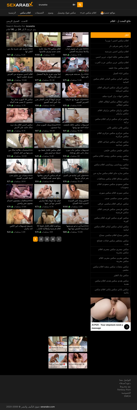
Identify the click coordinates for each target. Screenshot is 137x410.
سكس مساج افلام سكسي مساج (114, 235)
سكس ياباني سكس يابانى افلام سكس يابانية (112, 291)
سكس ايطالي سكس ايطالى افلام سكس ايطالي (114, 103)
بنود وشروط (125, 386)
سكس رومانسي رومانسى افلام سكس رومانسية (111, 166)
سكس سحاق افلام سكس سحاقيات (113, 178)
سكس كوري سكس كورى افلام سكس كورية (111, 219)
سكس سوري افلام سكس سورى (114, 192)
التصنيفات (39, 12)
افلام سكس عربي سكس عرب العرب (112, 62)
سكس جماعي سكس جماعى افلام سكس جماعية (113, 143)
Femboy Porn (124, 389)
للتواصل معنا (125, 380)
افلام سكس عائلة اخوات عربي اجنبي (112, 57)
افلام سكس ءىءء (88, 12)
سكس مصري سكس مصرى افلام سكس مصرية (113, 251)
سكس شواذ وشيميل (67, 12)
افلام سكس (25, 12)
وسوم (50, 12)
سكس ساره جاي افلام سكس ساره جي (111, 173)
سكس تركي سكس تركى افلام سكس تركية (112, 120)
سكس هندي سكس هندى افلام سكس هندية (112, 282)
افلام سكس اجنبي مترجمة (117, 51)
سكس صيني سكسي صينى (116, 198)
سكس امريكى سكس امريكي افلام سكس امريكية (113, 89)
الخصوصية (126, 392)
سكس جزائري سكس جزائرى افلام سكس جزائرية (113, 135)
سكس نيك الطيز (121, 275)
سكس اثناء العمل (121, 73)
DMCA (127, 396)
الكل (127, 35)
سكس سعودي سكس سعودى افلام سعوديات (113, 186)
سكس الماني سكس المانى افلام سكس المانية (111, 80)
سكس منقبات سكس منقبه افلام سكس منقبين (111, 268)
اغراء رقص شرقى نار (119, 46)
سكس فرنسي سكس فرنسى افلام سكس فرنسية (113, 211)
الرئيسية (12, 12)
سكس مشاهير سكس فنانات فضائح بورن (113, 242)
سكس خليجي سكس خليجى (116, 150)
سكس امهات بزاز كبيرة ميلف (115, 96)
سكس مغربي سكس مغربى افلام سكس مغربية (114, 259)
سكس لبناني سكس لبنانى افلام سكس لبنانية (111, 228)
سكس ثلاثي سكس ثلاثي (118, 127)
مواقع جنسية (109, 12)
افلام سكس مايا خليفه (119, 68)
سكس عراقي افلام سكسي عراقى (113, 203)
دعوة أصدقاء (125, 383)
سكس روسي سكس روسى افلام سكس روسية (111, 157)
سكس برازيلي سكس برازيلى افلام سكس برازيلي (113, 112)
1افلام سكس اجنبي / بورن (117, 40)
